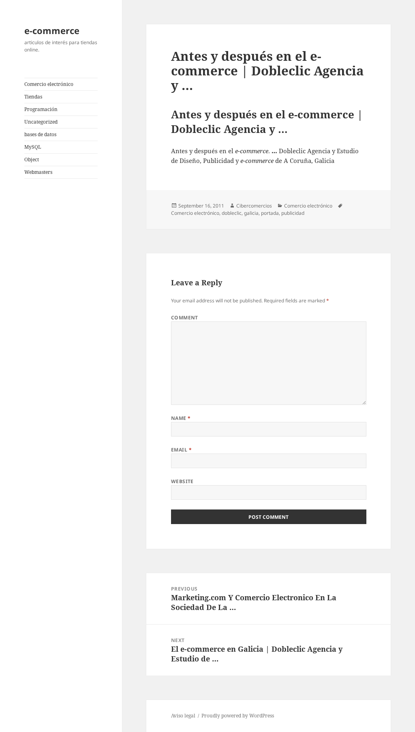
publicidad (292, 213)
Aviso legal (183, 715)
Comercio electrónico (48, 84)
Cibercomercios (254, 205)
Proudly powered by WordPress (237, 715)
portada (270, 213)
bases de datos (40, 134)
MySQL (32, 146)
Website (182, 481)
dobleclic (232, 213)
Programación (41, 109)
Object (31, 159)
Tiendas (33, 96)
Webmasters (38, 172)
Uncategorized (41, 121)
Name (181, 418)
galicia (251, 213)
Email (181, 449)
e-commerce (51, 30)
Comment (184, 317)
